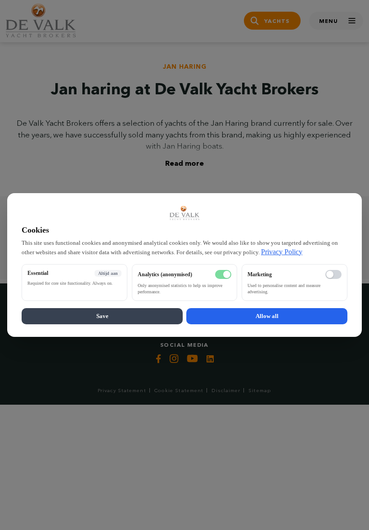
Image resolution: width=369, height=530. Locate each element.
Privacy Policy (281, 252)
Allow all (267, 316)
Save (102, 316)
